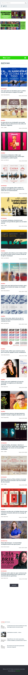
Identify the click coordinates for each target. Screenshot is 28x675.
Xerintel (18, 671)
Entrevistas (4, 540)
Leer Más (14, 585)
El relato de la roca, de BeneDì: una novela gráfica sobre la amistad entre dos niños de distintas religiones (13, 124)
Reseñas (3, 120)
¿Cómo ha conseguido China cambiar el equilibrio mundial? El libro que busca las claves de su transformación (12, 189)
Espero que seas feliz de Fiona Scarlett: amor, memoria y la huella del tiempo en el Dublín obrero (14, 287)
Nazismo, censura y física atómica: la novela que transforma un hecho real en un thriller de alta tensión (13, 480)
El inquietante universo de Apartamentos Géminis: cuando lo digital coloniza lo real (13, 414)
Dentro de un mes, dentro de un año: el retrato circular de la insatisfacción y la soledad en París (12, 319)
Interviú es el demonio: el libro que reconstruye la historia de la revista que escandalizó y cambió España (12, 156)
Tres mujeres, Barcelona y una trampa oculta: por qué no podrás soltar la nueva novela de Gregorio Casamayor (14, 254)
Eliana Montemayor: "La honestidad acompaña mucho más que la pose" (11, 543)
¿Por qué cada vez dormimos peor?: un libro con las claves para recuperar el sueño (13, 91)
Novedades (4, 88)
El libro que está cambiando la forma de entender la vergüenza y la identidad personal (12, 383)
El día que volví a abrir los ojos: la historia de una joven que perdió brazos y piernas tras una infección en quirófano (13, 574)
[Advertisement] (14, 43)
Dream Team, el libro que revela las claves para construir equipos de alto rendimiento (13, 351)
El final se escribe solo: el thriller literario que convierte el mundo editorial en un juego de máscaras (14, 513)
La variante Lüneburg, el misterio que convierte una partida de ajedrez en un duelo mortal (14, 222)
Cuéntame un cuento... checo (14, 632)
